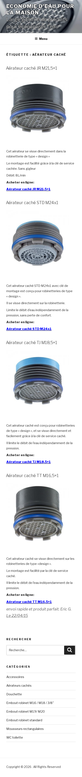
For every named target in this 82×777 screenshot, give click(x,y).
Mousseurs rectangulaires (25, 729)
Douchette (14, 694)
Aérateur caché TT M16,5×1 (32, 475)
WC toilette (14, 737)
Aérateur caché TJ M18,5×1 (31, 342)
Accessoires (15, 677)
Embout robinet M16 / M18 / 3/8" (30, 703)
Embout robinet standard (24, 720)
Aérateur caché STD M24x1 (32, 202)
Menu (43, 39)
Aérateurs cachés (19, 686)
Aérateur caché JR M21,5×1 (31, 68)
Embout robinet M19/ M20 (25, 711)
